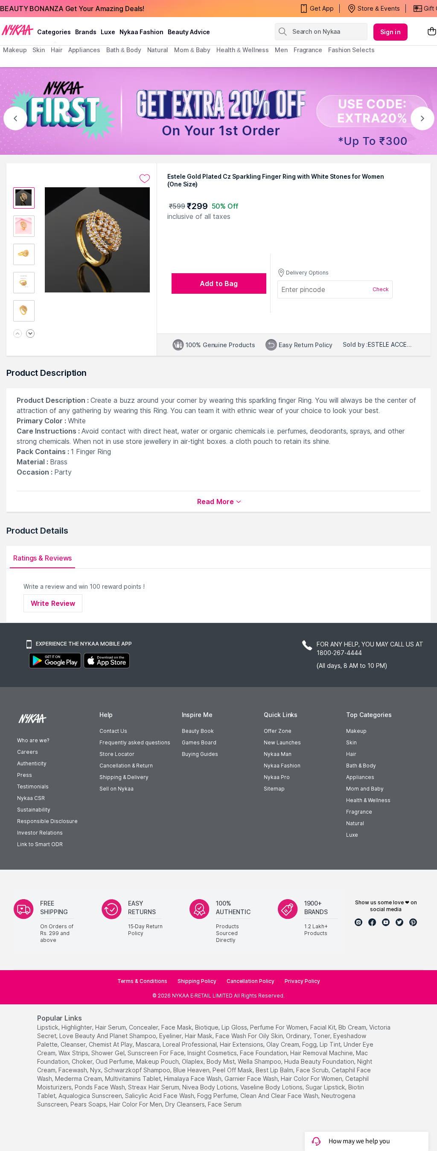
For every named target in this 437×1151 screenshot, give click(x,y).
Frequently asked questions (134, 742)
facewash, (73, 1070)
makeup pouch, (158, 1061)
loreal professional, (190, 1044)
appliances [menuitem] (84, 49)
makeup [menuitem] (14, 49)
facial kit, (323, 1027)
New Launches (282, 742)
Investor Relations (40, 832)
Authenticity (32, 763)
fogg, (310, 1044)
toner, (322, 1035)
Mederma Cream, (79, 1078)
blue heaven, (192, 1070)
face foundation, (264, 1053)
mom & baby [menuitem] (192, 49)
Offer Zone (277, 731)
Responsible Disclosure (47, 821)
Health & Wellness (368, 800)
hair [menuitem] (56, 49)
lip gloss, (234, 1027)
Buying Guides (200, 754)
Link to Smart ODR (40, 844)
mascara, (148, 1044)
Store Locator (116, 754)
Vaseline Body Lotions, (272, 1087)
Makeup (356, 731)
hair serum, (111, 1027)
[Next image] (30, 334)
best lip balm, (275, 1070)
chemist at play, (111, 1044)
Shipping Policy (197, 981)
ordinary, (299, 1035)
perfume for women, (279, 1027)
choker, (83, 1061)
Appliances (360, 777)
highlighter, (77, 1027)
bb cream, (352, 1027)
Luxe (352, 835)
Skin (351, 742)
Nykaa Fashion (141, 31)
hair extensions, (242, 1044)
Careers (27, 752)
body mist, (221, 1061)
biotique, (207, 1027)
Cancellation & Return (126, 765)
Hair (351, 754)
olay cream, (283, 1044)
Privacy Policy (302, 981)
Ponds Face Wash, (100, 1087)
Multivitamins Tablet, (133, 1078)
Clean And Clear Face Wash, (280, 1095)
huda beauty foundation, (319, 1061)
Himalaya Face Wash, (193, 1078)
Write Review (53, 603)
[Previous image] (17, 334)
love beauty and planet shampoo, (108, 1035)
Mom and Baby (365, 788)
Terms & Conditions (142, 981)
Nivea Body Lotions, (210, 1087)
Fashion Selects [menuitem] (351, 49)
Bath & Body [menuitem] (123, 49)
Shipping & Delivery (124, 777)
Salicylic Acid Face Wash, (160, 1095)
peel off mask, (233, 1070)
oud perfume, (115, 1061)
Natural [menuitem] (157, 49)
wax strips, (74, 1053)
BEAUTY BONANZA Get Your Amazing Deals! (72, 8)
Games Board (199, 742)
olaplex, (193, 1061)
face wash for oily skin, (250, 1035)
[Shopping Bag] (432, 32)
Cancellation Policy (250, 981)
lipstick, (48, 1027)
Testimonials (33, 786)
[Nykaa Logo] (17, 29)
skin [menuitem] (38, 49)
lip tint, (331, 1044)
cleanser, (74, 1044)
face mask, (177, 1027)
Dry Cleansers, (185, 1104)
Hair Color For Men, (136, 1104)
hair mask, (199, 1035)
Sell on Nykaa (116, 788)
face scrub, (313, 1070)
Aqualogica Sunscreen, (90, 1095)
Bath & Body (361, 765)
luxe (108, 31)
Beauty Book (198, 731)
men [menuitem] (281, 49)
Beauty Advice (189, 31)
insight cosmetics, (212, 1053)
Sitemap (274, 788)
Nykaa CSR (31, 798)
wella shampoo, (260, 1061)
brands (85, 31)
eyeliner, (171, 1035)
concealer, (144, 1027)
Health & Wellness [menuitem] (242, 49)
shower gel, (108, 1053)
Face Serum (225, 1104)
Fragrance (359, 812)
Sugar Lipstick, (326, 1087)
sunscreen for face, (157, 1053)
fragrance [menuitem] (308, 49)
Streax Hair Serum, (154, 1087)
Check (381, 289)
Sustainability (33, 809)
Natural (355, 823)
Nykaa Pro (277, 777)
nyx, (96, 1070)
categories (54, 31)
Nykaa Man (277, 754)
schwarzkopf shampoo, (138, 1070)
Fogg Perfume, (218, 1095)
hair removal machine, (322, 1053)
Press (24, 775)
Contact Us (113, 731)
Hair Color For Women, (312, 1078)
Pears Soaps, (89, 1104)
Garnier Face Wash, (251, 1078)
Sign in (390, 31)
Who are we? (33, 740)
